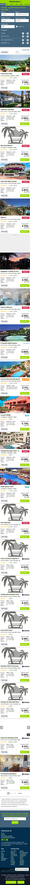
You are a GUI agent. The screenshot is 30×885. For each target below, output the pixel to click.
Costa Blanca (23, 854)
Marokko (22, 863)
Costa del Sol (14, 855)
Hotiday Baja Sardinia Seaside (11, 594)
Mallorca (13, 852)
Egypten (13, 864)
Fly (7, 4)
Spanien (22, 851)
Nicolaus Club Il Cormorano (9, 666)
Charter (3, 4)
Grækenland (22, 855)
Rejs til (17, 12)
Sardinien (12, 75)
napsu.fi (8, 871)
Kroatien (22, 860)
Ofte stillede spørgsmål (6, 836)
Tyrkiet (12, 858)
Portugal (13, 861)
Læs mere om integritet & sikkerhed (15, 879)
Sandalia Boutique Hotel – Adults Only (13, 451)
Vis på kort (5, 52)
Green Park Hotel (6, 73)
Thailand (13, 863)
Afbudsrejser (4, 858)
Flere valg (4, 87)
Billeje (21, 4)
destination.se (14, 871)
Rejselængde (4, 24)
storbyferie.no (26, 871)
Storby (12, 4)
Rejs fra (3, 12)
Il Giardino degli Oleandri (9, 343)
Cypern (12, 860)
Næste (20, 793)
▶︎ (28, 63)
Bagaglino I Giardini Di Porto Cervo (12, 271)
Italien (17, 75)
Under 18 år (13, 851)
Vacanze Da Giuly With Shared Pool (12, 702)
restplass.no (4, 870)
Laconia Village (6, 415)
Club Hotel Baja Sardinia (9, 181)
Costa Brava (14, 854)
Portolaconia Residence (8, 773)
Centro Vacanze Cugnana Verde (11, 558)
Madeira (22, 864)
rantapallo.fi (3, 871)
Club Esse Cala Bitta (7, 109)
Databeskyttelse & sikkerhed (8, 837)
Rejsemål (3, 860)
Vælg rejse (24, 87)
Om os (2, 833)
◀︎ (1, 63)
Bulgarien (22, 861)
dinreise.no (20, 871)
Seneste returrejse (20, 18)
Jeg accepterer (11, 882)
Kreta (12, 857)
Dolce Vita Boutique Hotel (9, 738)
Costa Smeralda (5, 75)
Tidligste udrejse (5, 18)
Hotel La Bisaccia (6, 307)
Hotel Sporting (5, 522)
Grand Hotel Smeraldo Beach (10, 379)
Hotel (16, 4)
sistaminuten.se (11, 870)
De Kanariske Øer (24, 852)
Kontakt (3, 834)
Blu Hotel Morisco (6, 145)
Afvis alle (20, 882)
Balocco (3, 217)
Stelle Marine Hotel (7, 486)
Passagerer (4, 30)
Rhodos (21, 857)
